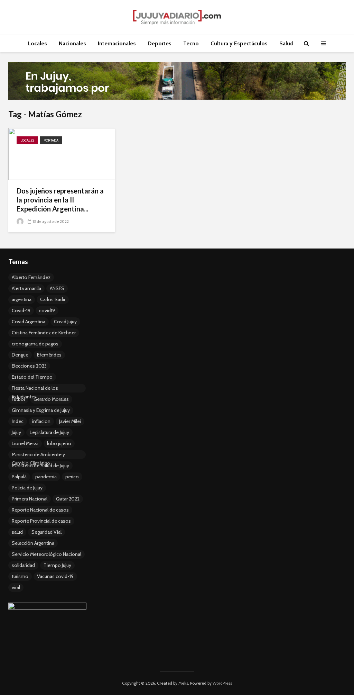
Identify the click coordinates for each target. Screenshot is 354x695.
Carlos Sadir (52, 299)
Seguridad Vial (46, 532)
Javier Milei (70, 421)
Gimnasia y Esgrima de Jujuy (41, 410)
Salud (286, 43)
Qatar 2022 (68, 499)
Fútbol (18, 399)
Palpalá (19, 476)
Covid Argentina (28, 321)
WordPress (222, 683)
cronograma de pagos (35, 344)
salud (17, 532)
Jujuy (16, 432)
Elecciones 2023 (29, 366)
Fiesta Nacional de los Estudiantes (35, 388)
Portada (51, 140)
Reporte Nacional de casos (40, 510)
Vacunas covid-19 (55, 576)
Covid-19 (21, 310)
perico (72, 476)
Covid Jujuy (65, 321)
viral (16, 587)
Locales (37, 43)
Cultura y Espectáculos (239, 43)
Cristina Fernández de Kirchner (44, 333)
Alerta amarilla (26, 288)
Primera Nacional (29, 499)
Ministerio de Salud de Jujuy (40, 465)
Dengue (20, 355)
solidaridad (23, 565)
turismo (20, 576)
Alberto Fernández (31, 277)
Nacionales (72, 43)
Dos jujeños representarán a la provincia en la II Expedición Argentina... (60, 200)
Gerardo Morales (51, 399)
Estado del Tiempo (32, 377)
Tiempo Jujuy (57, 565)
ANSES (57, 288)
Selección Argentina (33, 543)
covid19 (47, 310)
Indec (18, 421)
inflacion (41, 421)
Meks (183, 683)
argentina (21, 299)
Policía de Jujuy (27, 488)
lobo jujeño (59, 443)
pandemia (46, 476)
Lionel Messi (25, 443)
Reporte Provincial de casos (41, 521)
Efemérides (49, 355)
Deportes (159, 43)
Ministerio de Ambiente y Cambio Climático (38, 455)
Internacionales (117, 43)
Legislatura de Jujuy (49, 432)
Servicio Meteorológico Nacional (46, 554)
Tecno (191, 43)
